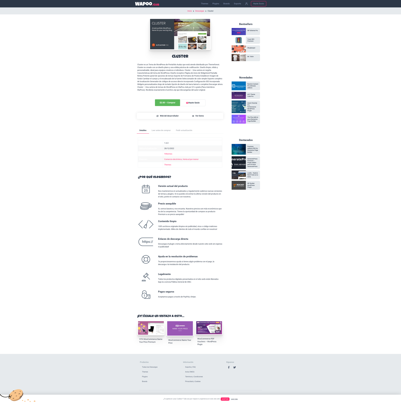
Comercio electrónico (173, 159)
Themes (204, 3)
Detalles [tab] (142, 130)
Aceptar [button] (225, 399)
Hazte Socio (258, 3)
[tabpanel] (180, 222)
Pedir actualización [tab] (184, 130)
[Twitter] (234, 367)
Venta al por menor (191, 159)
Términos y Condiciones (194, 377)
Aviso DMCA (189, 372)
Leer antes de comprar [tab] (161, 130)
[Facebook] (228, 367)
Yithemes (168, 154)
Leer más (234, 399)
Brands (226, 3)
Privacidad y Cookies (192, 381)
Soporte (237, 3)
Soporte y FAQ (190, 367)
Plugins (215, 3)
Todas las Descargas (149, 367)
